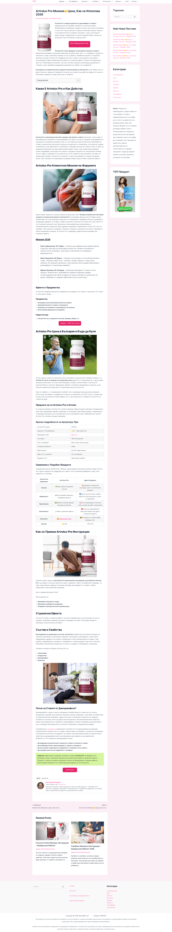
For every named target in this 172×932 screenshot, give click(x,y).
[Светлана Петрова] (40, 785)
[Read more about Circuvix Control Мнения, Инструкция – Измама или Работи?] (52, 831)
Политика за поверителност (80, 896)
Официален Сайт (65, 519)
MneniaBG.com (62, 784)
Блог (127, 1)
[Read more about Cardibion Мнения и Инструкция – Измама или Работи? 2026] (87, 832)
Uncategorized (118, 75)
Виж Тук (74, 435)
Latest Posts (45, 778)
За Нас (134, 1)
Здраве (61, 1)
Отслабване (73, 1)
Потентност (107, 1)
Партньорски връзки (77, 900)
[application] (65, 1)
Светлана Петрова (53, 782)
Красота (85, 1)
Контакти (73, 891)
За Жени (95, 1)
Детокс (118, 1)
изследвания (51, 729)
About (38, 778)
